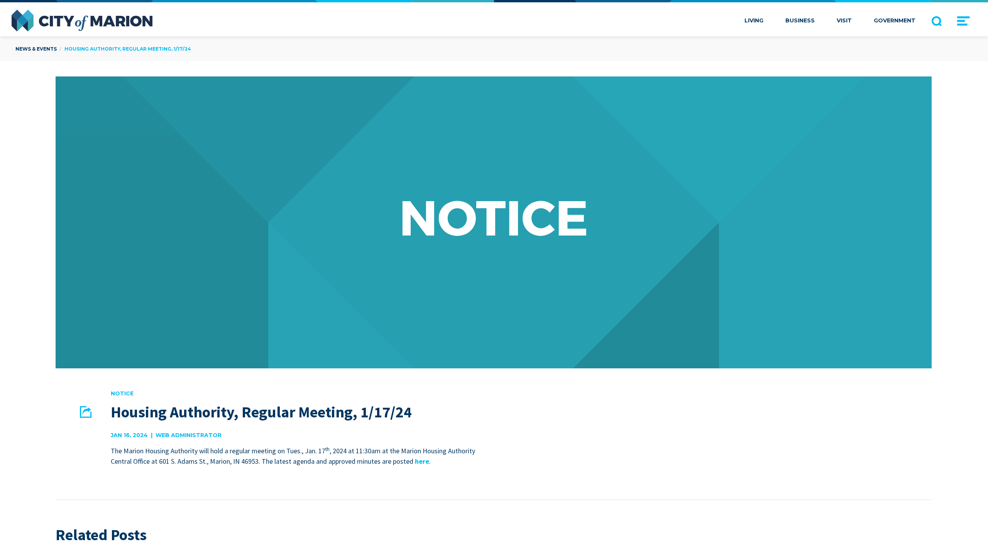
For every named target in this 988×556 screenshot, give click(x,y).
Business (800, 20)
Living (753, 20)
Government (894, 20)
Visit (844, 20)
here (422, 461)
